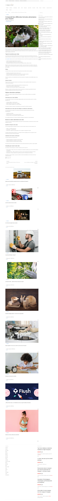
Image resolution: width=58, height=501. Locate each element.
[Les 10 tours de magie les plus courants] (22, 210)
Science (6, 469)
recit (6, 227)
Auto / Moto (29, 7)
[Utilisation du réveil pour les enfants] (21, 353)
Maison (6, 462)
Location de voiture (49, 7)
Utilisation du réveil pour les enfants (10, 376)
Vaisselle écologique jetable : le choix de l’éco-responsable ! (14, 313)
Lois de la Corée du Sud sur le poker (10, 202)
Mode (37, 7)
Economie (34, 7)
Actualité (7, 7)
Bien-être (44, 7)
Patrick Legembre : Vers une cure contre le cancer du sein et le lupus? (15, 345)
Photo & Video (7, 466)
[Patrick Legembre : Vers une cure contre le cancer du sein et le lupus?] (21, 321)
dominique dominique (8, 21)
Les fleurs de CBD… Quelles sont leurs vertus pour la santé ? (14, 281)
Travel (22, 7)
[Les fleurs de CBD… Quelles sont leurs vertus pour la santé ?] (22, 262)
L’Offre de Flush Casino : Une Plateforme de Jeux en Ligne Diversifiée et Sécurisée (18, 402)
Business (11, 7)
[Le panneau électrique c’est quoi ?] (21, 230)
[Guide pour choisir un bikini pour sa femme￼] (21, 410)
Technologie (15, 7)
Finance (6, 458)
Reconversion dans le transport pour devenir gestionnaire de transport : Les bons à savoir (44, 470)
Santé (19, 7)
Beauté (40, 7)
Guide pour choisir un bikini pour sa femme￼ (12, 434)
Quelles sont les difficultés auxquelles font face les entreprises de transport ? (16, 181)
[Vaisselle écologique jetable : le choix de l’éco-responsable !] (21, 289)
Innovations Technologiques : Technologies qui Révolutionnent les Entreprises (45, 481)
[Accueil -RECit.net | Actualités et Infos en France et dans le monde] (10, 4)
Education (25, 7)
